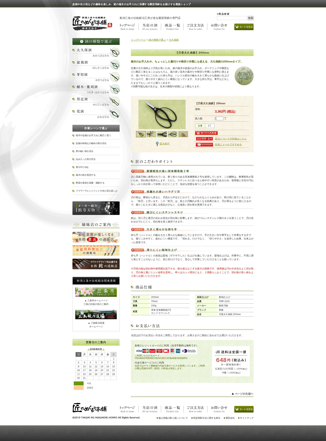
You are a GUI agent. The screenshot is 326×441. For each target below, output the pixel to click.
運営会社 (229, 418)
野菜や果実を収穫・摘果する (90, 183)
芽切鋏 (96, 77)
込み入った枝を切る (86, 159)
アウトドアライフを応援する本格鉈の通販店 (96, 264)
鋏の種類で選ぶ (96, 41)
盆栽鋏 (96, 64)
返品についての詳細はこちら (231, 138)
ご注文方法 (195, 27)
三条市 (96, 292)
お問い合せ (217, 27)
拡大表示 (164, 143)
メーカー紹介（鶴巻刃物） (96, 208)
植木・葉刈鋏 (96, 89)
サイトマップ (246, 418)
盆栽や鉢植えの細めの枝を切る (91, 143)
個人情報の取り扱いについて (172, 418)
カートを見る (244, 27)
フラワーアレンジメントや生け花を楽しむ (97, 190)
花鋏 (96, 113)
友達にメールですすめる (228, 144)
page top (192, 394)
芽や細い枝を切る (84, 151)
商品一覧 (172, 27)
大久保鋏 (96, 52)
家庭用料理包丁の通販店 (96, 250)
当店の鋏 (150, 27)
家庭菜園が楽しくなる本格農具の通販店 (96, 237)
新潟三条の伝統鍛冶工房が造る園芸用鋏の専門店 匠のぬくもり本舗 (92, 23)
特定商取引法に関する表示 (205, 418)
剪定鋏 (96, 101)
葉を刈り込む (82, 167)
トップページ (129, 27)
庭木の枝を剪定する (86, 175)
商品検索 (223, 14)
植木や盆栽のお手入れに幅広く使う (93, 135)
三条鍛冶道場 (96, 314)
